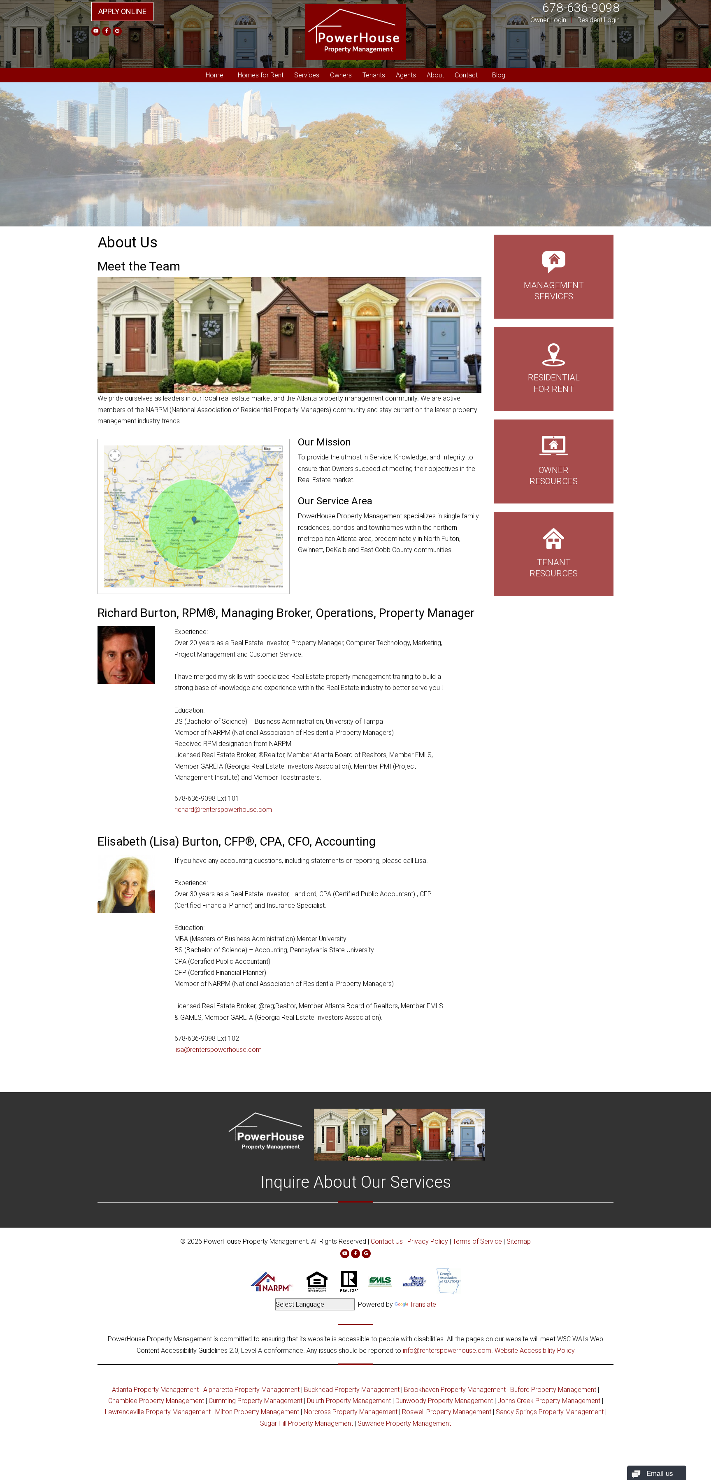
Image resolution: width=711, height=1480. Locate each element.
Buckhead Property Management (352, 1390)
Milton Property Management (257, 1412)
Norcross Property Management (350, 1412)
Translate (423, 1304)
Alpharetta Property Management (251, 1390)
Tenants (373, 75)
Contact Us (387, 1241)
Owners (341, 75)
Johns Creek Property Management (548, 1401)
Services (306, 75)
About (435, 75)
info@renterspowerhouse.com (447, 1350)
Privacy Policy (427, 1241)
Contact (466, 75)
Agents (406, 75)
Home (214, 75)
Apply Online (122, 11)
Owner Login (548, 20)
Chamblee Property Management (156, 1401)
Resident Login (598, 20)
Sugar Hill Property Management (306, 1423)
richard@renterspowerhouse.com (223, 809)
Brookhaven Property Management (455, 1390)
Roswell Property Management (446, 1412)
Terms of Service (477, 1241)
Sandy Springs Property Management (550, 1412)
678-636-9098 (581, 7)
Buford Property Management (553, 1390)
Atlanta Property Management (155, 1390)
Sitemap (519, 1241)
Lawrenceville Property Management (158, 1412)
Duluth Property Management (349, 1401)
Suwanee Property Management (404, 1423)
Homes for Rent (260, 75)
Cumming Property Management (255, 1401)
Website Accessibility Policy (535, 1350)
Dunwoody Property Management (444, 1401)
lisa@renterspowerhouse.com (218, 1049)
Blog (498, 75)
